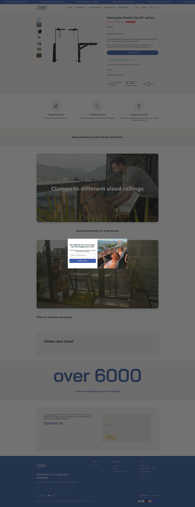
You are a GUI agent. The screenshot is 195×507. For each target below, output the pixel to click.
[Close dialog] (125, 240)
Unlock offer (82, 261)
